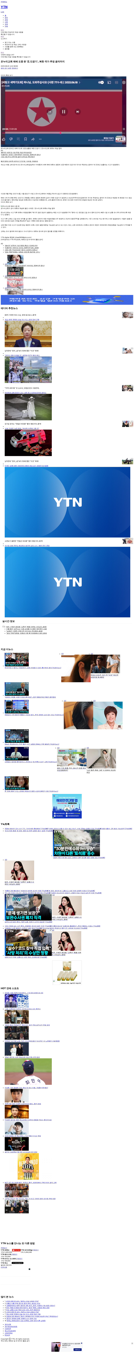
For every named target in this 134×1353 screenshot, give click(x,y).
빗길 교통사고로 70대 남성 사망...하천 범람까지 (23, 1310)
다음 (5, 1267)
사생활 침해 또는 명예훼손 (14, 47)
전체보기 (4, 1248)
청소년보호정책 (10, 1331)
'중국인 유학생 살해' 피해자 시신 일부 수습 (21, 1318)
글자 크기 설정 (6, 68)
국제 (6, 24)
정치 (6, 18)
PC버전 (7, 1335)
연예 (6, 26)
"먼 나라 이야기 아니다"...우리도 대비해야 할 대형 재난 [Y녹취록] (28, 893)
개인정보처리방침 (11, 1327)
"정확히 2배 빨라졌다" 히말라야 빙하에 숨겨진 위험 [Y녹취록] (27, 891)
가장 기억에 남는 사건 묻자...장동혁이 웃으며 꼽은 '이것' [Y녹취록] (28, 926)
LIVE (2, 12)
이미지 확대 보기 (7, 202)
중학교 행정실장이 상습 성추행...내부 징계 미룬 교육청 (26, 1321)
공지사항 (8, 1324)
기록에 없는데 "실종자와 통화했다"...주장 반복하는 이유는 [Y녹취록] (76, 926)
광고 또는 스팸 (10, 42)
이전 (2, 1267)
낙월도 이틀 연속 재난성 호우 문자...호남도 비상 (23, 1303)
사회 (6, 22)
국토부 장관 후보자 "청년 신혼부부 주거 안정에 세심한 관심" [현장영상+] (32, 1316)
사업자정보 (9, 1333)
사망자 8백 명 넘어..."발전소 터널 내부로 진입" (22, 1301)
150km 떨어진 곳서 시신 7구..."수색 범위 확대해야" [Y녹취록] (26, 829)
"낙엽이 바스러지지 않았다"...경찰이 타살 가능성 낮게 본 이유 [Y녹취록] (76, 893)
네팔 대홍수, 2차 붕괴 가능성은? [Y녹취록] (117, 829)
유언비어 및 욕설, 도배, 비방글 (15, 44)
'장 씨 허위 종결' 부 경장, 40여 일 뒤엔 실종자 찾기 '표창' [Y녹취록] (29, 831)
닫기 (2, 30)
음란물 (7, 49)
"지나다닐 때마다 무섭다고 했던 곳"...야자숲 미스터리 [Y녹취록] (64, 928)
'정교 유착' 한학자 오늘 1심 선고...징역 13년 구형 (23, 1314)
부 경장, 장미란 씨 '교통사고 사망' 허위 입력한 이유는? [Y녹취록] (72, 891)
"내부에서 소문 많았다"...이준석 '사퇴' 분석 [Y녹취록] (23, 928)
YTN (4, 7)
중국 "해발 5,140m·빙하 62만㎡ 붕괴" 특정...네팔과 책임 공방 (27, 1308)
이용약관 (8, 1329)
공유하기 (15, 68)
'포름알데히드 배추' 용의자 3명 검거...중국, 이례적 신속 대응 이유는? (30, 1306)
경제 (6, 20)
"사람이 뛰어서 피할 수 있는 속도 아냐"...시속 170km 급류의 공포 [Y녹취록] (75, 829)
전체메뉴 (4, 2)
